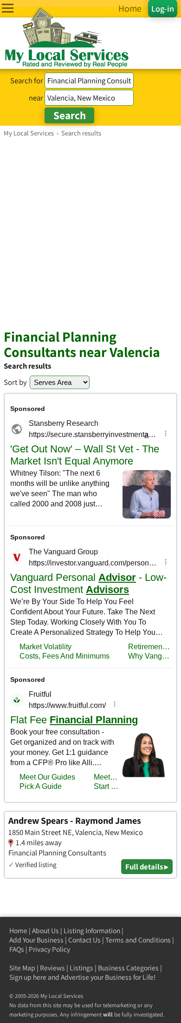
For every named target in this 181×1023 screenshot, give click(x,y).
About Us (45, 930)
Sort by (15, 382)
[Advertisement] (90, 232)
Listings (81, 967)
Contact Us (84, 940)
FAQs (16, 949)
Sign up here (27, 977)
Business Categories (128, 967)
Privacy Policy (49, 949)
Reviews (52, 967)
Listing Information (92, 930)
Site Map (22, 967)
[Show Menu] (7, 8)
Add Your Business (36, 940)
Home (18, 930)
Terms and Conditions (138, 940)
